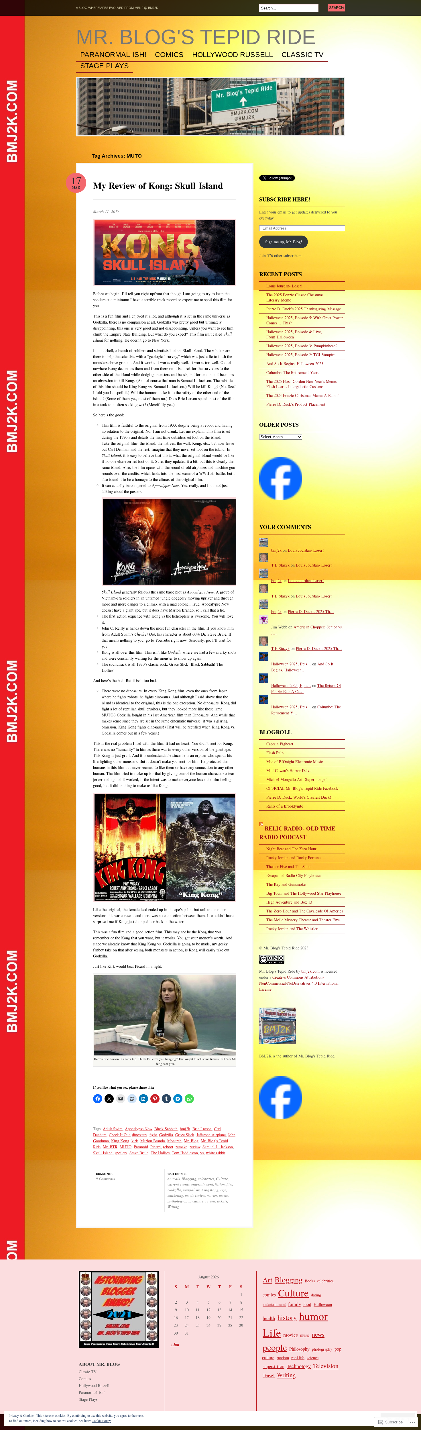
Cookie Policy (101, 1420)
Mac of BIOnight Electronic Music (294, 761)
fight (153, 1134)
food (307, 1304)
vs (202, 1152)
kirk (134, 1140)
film (229, 1184)
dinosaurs (139, 1134)
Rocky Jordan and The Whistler (292, 928)
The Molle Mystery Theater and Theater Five (303, 919)
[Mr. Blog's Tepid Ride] (280, 503)
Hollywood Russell (232, 54)
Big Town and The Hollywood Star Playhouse (303, 893)
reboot (168, 1146)
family (294, 1304)
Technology (299, 1366)
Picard (155, 1146)
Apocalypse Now (138, 1128)
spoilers (121, 1152)
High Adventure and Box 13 (289, 902)
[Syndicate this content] (261, 828)
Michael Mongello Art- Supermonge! (296, 779)
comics (269, 1295)
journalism (191, 1189)
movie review (195, 1195)
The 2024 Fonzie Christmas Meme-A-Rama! (302, 395)
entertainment (202, 1184)
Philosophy (299, 1349)
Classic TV (303, 54)
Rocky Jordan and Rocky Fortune (293, 857)
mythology (176, 1201)
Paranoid (141, 1146)
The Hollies (160, 1152)
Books (310, 1281)
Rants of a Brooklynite (284, 806)
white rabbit (215, 1152)
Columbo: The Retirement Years (292, 372)
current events (179, 1184)
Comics (169, 54)
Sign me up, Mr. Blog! (283, 241)
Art (267, 1279)
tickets (222, 1201)
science (312, 1357)
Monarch (174, 1140)
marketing (175, 1195)
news (318, 1334)
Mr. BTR (110, 1146)
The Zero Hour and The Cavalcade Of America (304, 911)
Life (223, 1189)
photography (322, 1349)
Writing (173, 1206)
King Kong (120, 1140)
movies (212, 1195)
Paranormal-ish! (113, 54)
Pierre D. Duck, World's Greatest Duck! (298, 797)
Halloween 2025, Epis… (291, 664)
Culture (222, 1178)
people (275, 1347)
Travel (269, 1375)
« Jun (174, 1344)
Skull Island (103, 1152)
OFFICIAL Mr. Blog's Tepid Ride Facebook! (303, 788)
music (223, 1195)
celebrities (206, 1178)
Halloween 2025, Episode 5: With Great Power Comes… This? (304, 320)
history (287, 1317)
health (269, 1318)
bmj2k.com (310, 971)
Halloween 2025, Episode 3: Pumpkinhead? (301, 345)
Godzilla (166, 1134)
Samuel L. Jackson (217, 1146)
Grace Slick (184, 1134)
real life (297, 1357)
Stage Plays (104, 66)
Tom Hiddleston (185, 1152)
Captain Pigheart (279, 744)
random (283, 1357)
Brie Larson (202, 1128)
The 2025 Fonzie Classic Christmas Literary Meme (294, 297)
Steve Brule (138, 1152)
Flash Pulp (275, 752)
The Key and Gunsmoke (286, 884)
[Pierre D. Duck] (280, 1122)
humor (313, 1315)
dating (316, 1295)
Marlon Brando (152, 1140)
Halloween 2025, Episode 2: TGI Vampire (300, 354)
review (195, 1146)
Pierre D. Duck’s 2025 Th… (311, 611)
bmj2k (185, 1128)
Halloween (323, 1304)
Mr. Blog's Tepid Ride (196, 37)
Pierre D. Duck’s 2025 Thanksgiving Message (303, 309)
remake (181, 1146)
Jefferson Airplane (211, 1134)
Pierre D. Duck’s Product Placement (295, 404)
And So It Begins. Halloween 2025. (295, 363)
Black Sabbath (166, 1128)
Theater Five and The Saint (288, 866)
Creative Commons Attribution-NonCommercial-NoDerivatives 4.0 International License (299, 983)
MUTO (125, 1146)
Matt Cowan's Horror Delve (288, 770)
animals (174, 1178)
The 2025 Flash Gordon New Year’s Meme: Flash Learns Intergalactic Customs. (301, 384)
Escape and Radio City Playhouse (293, 875)
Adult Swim (113, 1128)
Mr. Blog (191, 1140)
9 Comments (105, 1178)
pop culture (195, 1201)
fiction (220, 1184)
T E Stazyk (280, 565)
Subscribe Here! (284, 199)
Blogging (189, 1178)
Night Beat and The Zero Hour (291, 848)
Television (326, 1366)
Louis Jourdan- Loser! (284, 286)
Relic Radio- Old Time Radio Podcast (297, 832)
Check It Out (119, 1134)
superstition (273, 1366)
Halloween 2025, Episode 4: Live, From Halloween (294, 334)
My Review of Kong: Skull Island (158, 185)
